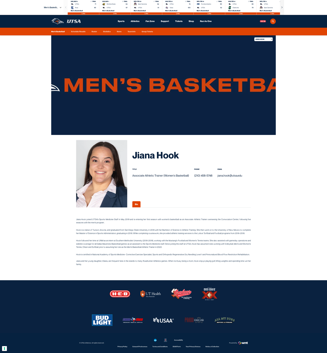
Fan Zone (150, 21)
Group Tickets (147, 31)
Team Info (132, 31)
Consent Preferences (139, 347)
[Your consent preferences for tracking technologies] (4, 348)
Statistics (107, 31)
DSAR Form (177, 347)
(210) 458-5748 (203, 175)
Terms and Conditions (160, 347)
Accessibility (178, 340)
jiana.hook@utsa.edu (230, 175)
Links (83, 13)
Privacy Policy (122, 347)
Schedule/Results (78, 31)
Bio (136, 204)
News (119, 31)
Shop (191, 21)
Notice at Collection (212, 347)
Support (165, 21)
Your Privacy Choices (193, 347)
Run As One (206, 21)
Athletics (135, 21)
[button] (282, 7)
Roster (94, 31)
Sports (121, 21)
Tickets (179, 21)
